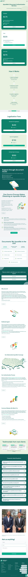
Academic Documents (23, 247)
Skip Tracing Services (3, 571)
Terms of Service (17, 568)
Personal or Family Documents (14, 247)
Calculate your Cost (14, 232)
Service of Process (23, 567)
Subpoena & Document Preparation (9, 568)
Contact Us (16, 564)
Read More (3, 390)
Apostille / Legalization (23, 569)
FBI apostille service (6, 331)
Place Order (14, 276)
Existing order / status (23, 571)
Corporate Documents (5, 247)
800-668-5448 (23, 570)
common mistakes (6, 414)
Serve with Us (16, 565)
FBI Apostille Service (3, 572)
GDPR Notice (16, 569)
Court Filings (9, 564)
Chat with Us (14, 279)
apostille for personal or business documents (14, 377)
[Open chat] (26, 575)
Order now (14, 26)
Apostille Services (3, 564)
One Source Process (9, 296)
